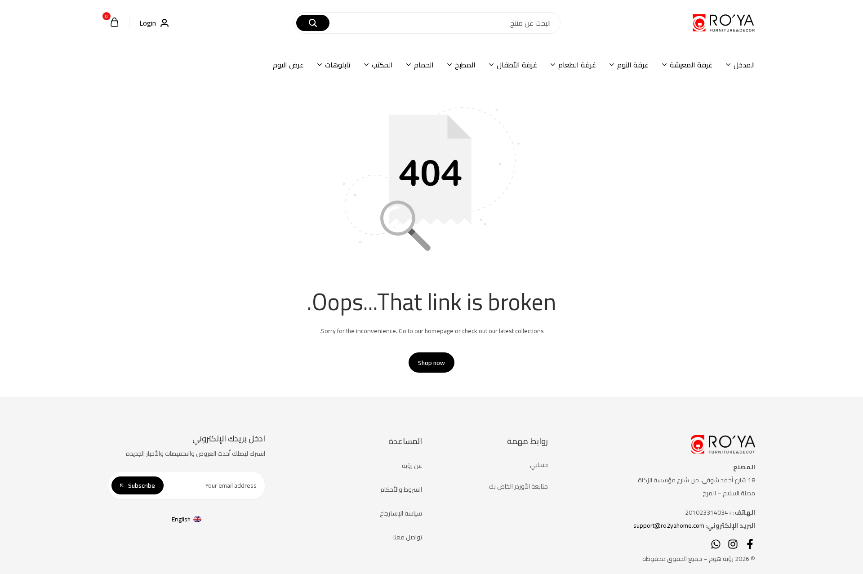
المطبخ (465, 64)
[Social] (750, 544)
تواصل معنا (407, 537)
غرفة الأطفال (517, 64)
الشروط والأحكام (401, 489)
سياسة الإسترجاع (401, 513)
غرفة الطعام (577, 64)
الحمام (424, 64)
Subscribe (141, 485)
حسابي (539, 465)
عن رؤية (412, 466)
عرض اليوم (288, 64)
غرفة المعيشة (691, 64)
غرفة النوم (633, 64)
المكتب (382, 64)
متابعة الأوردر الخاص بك (518, 486)
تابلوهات (338, 64)
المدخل (744, 64)
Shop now (431, 363)
